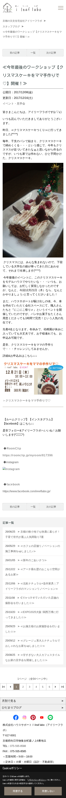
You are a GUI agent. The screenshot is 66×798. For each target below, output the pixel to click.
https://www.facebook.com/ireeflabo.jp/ (26, 491)
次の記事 (51, 52)
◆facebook (12, 484)
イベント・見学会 (14, 103)
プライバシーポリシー (37, 780)
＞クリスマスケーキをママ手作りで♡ (27, 400)
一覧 (33, 52)
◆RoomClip (12, 448)
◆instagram (11, 462)
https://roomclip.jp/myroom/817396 (28, 455)
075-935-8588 (18, 745)
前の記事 (15, 52)
